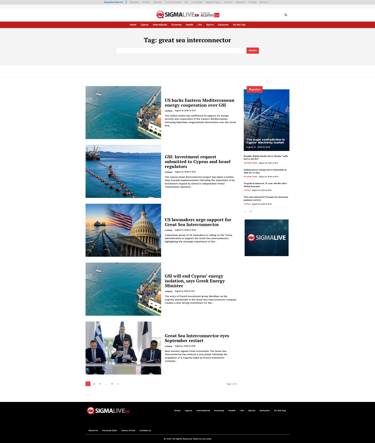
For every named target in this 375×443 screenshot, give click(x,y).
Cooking (252, 2)
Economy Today (173, 2)
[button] (285, 15)
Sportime (157, 2)
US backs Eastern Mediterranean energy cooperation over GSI (199, 102)
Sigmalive (134, 2)
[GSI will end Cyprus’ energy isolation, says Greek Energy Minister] (123, 289)
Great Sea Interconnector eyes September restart (197, 338)
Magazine (240, 2)
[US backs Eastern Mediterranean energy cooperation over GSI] (123, 112)
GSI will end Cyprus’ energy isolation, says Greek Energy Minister (195, 281)
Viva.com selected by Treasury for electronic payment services (266, 198)
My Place (264, 2)
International (251, 163)
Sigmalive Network (113, 2)
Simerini (146, 2)
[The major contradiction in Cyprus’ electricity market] (266, 120)
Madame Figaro (213, 2)
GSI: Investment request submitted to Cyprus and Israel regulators (197, 161)
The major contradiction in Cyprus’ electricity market (265, 141)
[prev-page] (245, 212)
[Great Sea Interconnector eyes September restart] (123, 348)
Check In (228, 2)
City (186, 2)
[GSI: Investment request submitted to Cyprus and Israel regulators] (123, 171)
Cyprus (168, 111)
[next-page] (118, 384)
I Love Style (196, 2)
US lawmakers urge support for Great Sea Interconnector (198, 222)
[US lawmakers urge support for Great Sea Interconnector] (123, 230)
